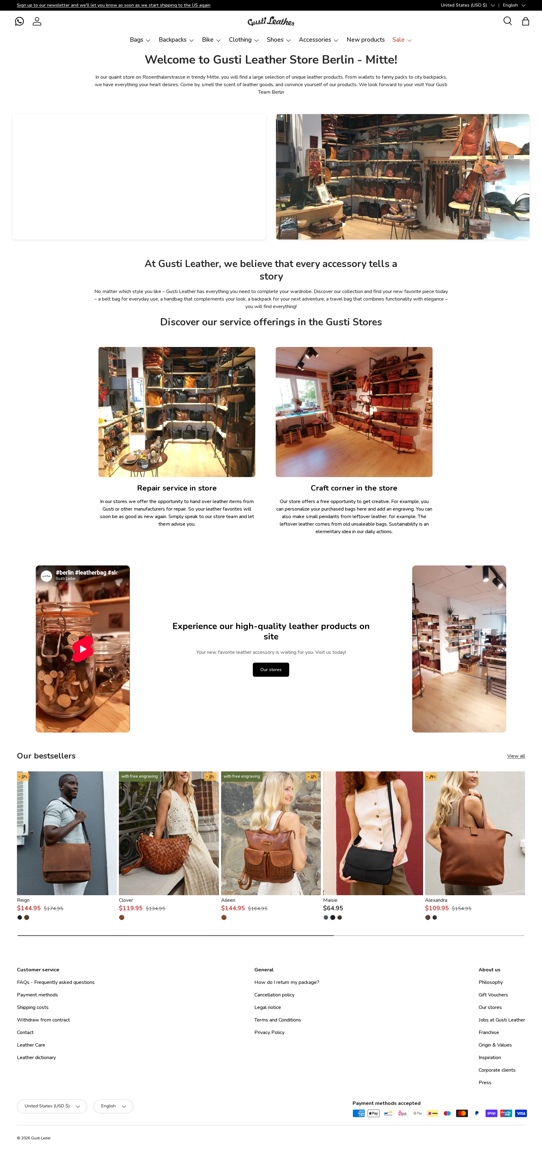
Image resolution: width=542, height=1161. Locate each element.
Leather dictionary (36, 1057)
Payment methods (37, 994)
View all (516, 756)
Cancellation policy (274, 994)
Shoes (275, 40)
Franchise (489, 1032)
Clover (126, 900)
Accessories (315, 40)
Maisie (330, 900)
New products (366, 40)
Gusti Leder (40, 1138)
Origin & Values (495, 1045)
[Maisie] (373, 833)
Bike (208, 40)
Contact (25, 1032)
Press (485, 1082)
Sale (398, 40)
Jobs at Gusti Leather (502, 1020)
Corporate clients (497, 1070)
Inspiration (490, 1057)
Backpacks (173, 40)
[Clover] (169, 833)
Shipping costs (33, 1007)
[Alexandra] (475, 833)
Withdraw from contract (43, 1020)
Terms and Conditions (277, 1020)
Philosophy (491, 982)
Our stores (271, 670)
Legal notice (267, 1007)
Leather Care (31, 1045)
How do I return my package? (286, 982)
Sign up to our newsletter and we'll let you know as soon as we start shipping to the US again (113, 5)
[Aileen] (271, 833)
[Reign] (67, 833)
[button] (19, 21)
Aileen (228, 900)
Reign (23, 900)
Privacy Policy (269, 1032)
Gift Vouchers (493, 994)
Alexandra (436, 900)
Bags (136, 40)
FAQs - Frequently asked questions (56, 982)
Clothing (240, 40)
